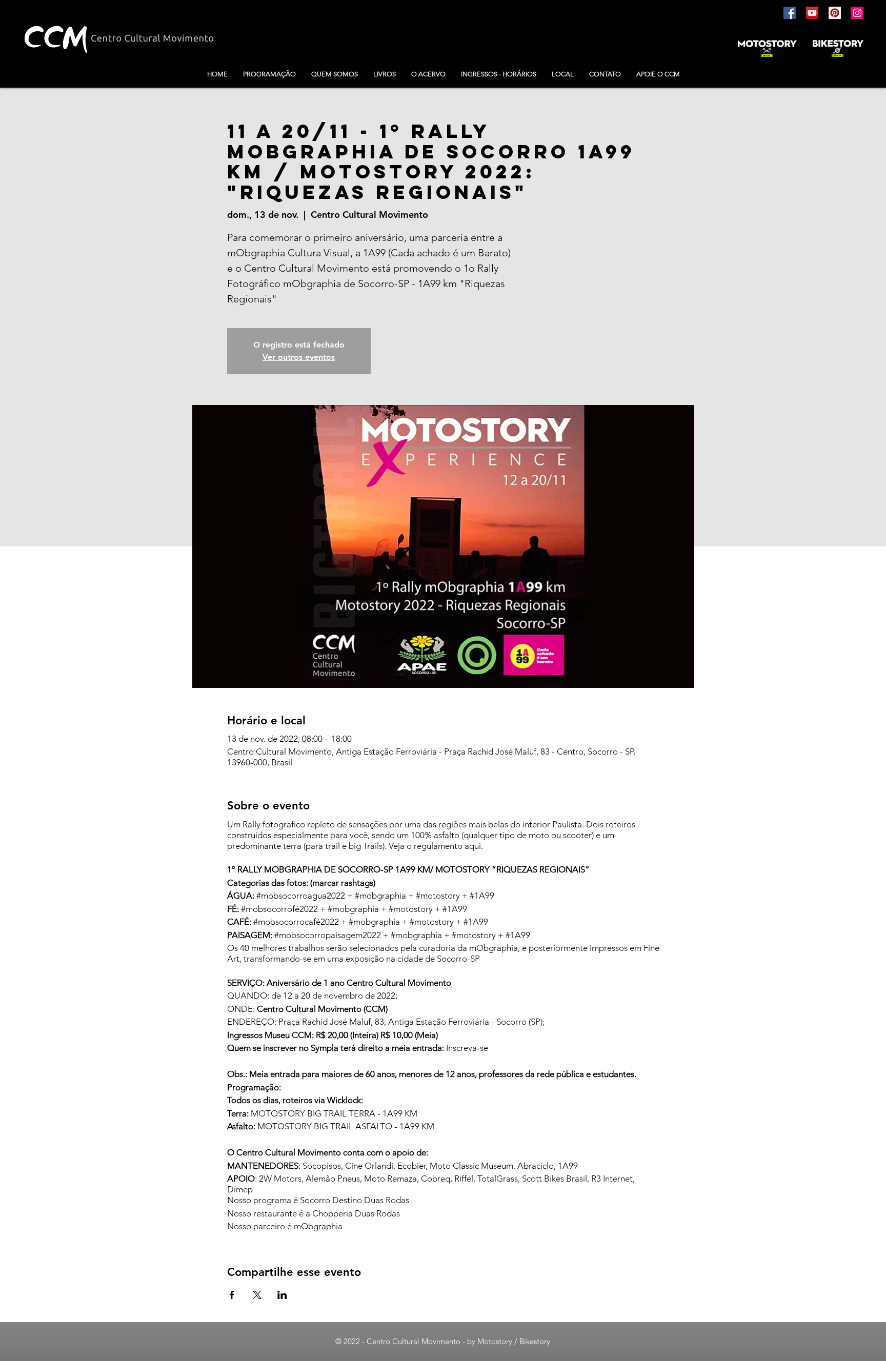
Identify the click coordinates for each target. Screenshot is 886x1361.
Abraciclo (535, 1166)
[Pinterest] (835, 13)
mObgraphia (318, 1226)
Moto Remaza (390, 1178)
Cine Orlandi (369, 1166)
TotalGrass (497, 1178)
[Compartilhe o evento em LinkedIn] (282, 1295)
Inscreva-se (467, 1048)
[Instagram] (857, 13)
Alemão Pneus (333, 1178)
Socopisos (322, 1166)
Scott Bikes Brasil (554, 1178)
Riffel (463, 1178)
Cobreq (435, 1178)
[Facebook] (789, 13)
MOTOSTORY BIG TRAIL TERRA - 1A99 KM (334, 1113)
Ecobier (411, 1166)
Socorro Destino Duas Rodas (354, 1200)
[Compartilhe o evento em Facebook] (232, 1295)
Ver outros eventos (299, 357)
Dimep (240, 1189)
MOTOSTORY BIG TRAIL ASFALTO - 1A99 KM (345, 1126)
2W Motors (280, 1178)
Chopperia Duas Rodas (356, 1213)
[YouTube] (812, 13)
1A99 (568, 1166)
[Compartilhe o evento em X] (257, 1295)
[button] (385, 74)
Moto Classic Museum (471, 1166)
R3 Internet (612, 1178)
